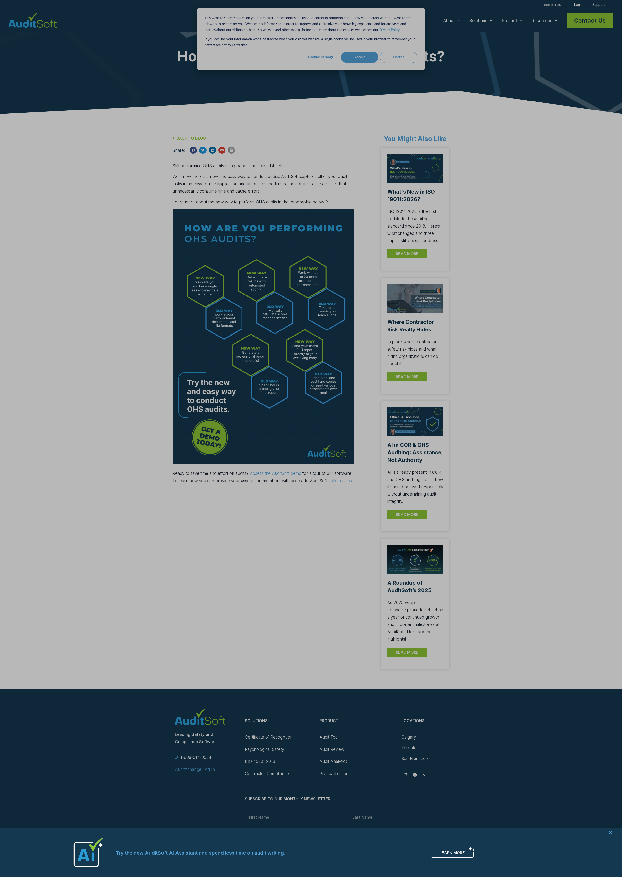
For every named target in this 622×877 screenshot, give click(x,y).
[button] (610, 832)
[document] (311, 438)
